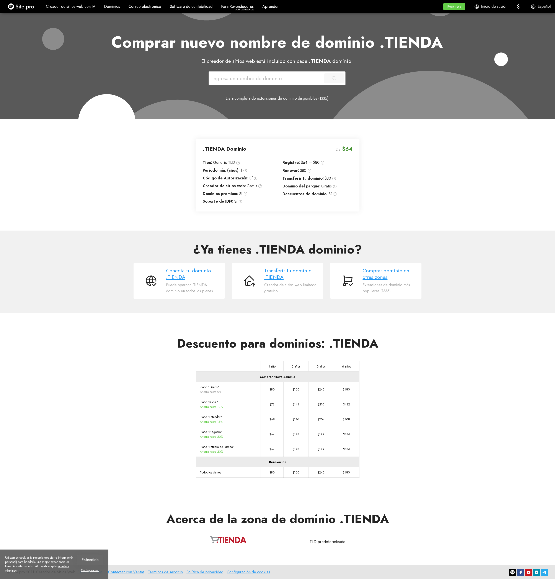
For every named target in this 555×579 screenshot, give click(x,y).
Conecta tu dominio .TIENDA (188, 273)
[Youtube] (528, 572)
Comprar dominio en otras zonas (385, 273)
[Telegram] (544, 572)
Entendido (90, 560)
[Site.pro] (512, 572)
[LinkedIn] (536, 572)
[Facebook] (520, 572)
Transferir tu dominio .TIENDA (288, 273)
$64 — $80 (310, 162)
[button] (454, 6)
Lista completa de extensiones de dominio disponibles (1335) (277, 98)
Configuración (90, 570)
